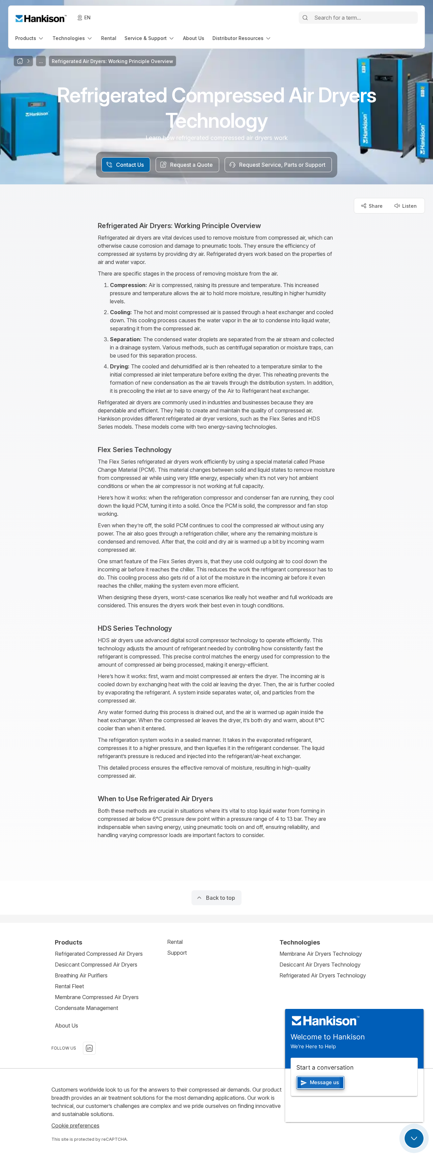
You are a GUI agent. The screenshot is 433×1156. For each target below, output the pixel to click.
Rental (175, 941)
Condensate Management (86, 1008)
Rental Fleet (69, 986)
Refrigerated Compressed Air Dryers (99, 953)
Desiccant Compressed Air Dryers (96, 964)
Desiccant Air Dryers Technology (320, 964)
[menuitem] (29, 38)
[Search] (305, 18)
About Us (66, 1025)
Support (177, 952)
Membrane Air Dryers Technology (320, 953)
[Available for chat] (414, 1138)
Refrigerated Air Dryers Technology (322, 975)
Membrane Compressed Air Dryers (97, 997)
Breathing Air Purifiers (81, 975)
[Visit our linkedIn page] (89, 1048)
